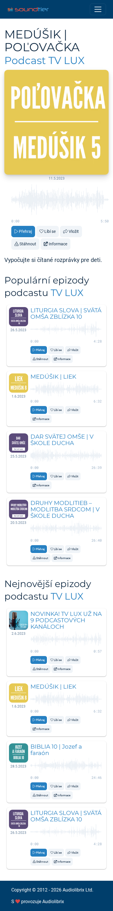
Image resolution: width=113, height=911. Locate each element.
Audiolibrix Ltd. (78, 890)
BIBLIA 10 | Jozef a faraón (56, 749)
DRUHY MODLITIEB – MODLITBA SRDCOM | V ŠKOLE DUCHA (65, 509)
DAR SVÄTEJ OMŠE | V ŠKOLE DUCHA (62, 439)
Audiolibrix (53, 901)
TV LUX (67, 292)
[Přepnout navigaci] (98, 9)
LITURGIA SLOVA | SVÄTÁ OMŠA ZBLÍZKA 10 (65, 313)
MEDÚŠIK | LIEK (53, 376)
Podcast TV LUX (44, 60)
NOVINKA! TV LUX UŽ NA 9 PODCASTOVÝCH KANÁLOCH (66, 620)
